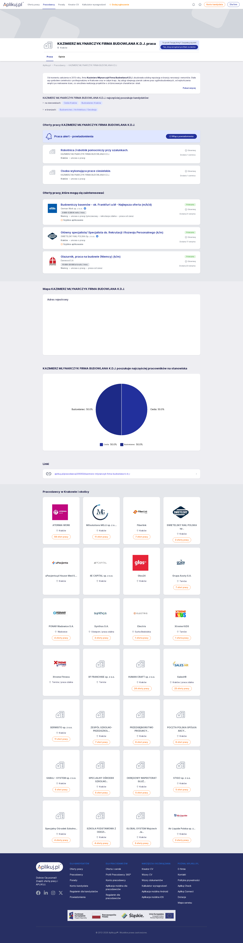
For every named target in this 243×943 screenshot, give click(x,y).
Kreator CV (73, 4)
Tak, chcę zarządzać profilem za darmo (179, 47)
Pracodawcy (49, 4)
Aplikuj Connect (186, 891)
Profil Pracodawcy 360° (118, 874)
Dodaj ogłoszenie (120, 4)
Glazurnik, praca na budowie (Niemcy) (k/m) (91, 256)
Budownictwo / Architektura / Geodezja (78, 109)
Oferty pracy (34, 4)
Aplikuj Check (184, 885)
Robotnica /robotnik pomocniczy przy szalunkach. (94, 150)
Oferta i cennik (113, 869)
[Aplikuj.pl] (49, 866)
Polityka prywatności (189, 880)
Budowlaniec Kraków (91, 103)
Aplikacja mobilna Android (155, 891)
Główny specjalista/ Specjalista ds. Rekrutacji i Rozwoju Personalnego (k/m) (112, 232)
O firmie (182, 869)
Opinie (61, 56)
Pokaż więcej (189, 88)
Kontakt (182, 874)
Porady (61, 4)
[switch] (181, 136)
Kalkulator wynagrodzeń (94, 4)
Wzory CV (147, 874)
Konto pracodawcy (116, 880)
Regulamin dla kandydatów (84, 891)
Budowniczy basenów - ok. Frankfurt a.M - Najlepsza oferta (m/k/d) (106, 204)
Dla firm (233, 4)
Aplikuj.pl (47, 65)
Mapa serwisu (185, 902)
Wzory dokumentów (152, 880)
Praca (50, 56)
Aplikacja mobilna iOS (153, 897)
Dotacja (182, 897)
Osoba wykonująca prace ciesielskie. (86, 171)
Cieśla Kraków (70, 103)
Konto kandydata (214, 4)
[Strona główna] (13, 4)
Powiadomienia (78, 897)
